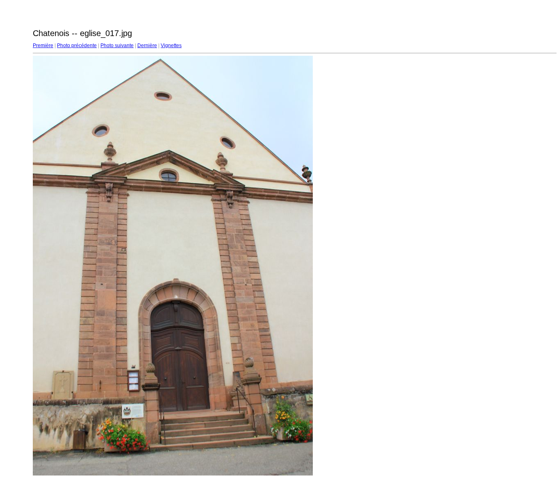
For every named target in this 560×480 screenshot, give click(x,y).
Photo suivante (117, 45)
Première (43, 45)
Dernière (147, 45)
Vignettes (171, 45)
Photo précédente (77, 45)
